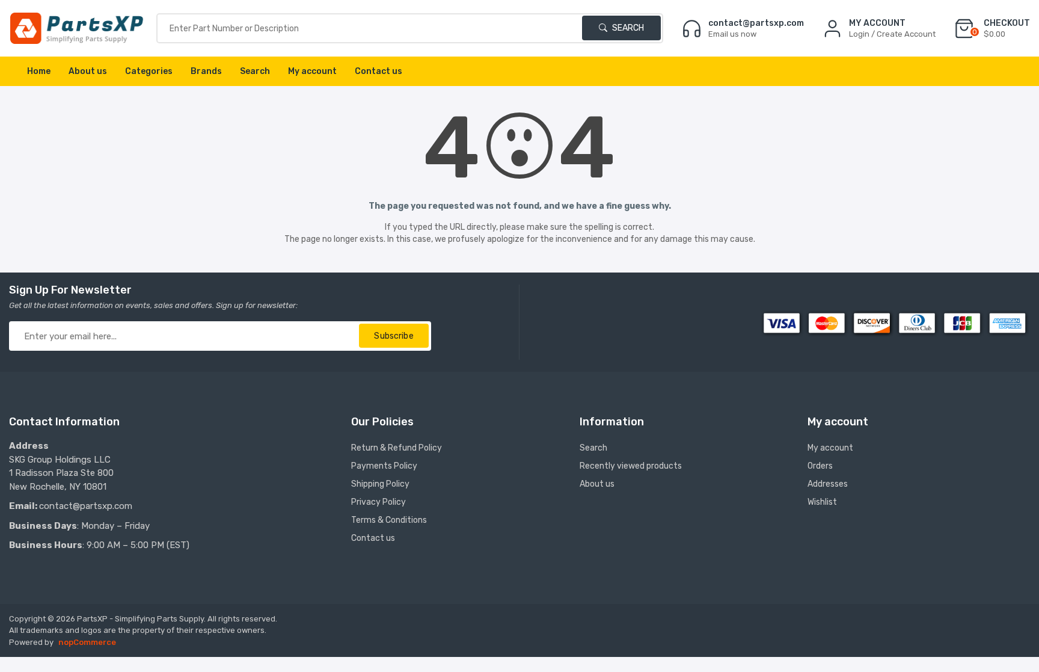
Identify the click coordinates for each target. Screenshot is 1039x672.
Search (627, 28)
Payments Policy (384, 466)
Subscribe (393, 336)
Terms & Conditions (389, 520)
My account (312, 71)
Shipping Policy (380, 484)
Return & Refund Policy (396, 448)
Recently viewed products (631, 466)
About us (88, 71)
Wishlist (822, 502)
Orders (820, 466)
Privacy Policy (378, 502)
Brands (206, 71)
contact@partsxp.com (85, 506)
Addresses (828, 484)
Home (39, 71)
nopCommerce (87, 642)
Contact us (378, 71)
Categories (149, 71)
